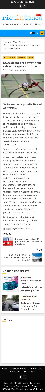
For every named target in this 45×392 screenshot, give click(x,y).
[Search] (37, 33)
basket (21, 229)
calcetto (29, 229)
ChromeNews (22, 389)
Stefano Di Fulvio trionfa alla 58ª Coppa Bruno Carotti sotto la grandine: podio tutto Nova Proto (30, 310)
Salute (38, 281)
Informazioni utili (18, 371)
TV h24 (30, 371)
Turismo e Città (35, 368)
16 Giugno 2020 (11, 70)
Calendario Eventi (17, 368)
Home (4, 368)
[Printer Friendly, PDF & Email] (7, 229)
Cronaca (21, 58)
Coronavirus (9, 58)
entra (42, 33)
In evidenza (26, 278)
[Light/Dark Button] (32, 33)
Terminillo (25, 299)
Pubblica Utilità (27, 281)
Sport (30, 58)
